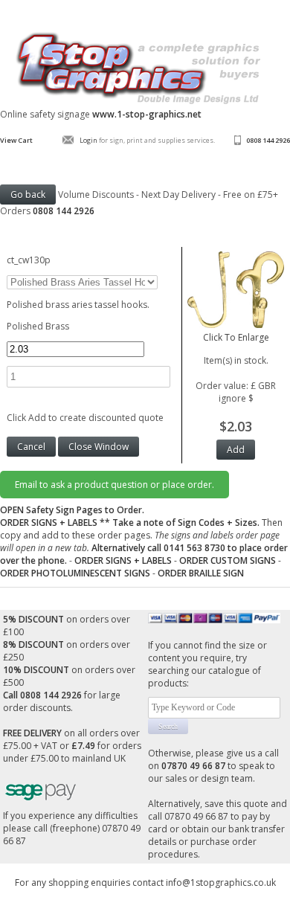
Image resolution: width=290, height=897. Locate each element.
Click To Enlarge (236, 337)
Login (88, 140)
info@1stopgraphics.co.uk (221, 882)
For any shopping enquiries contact (90, 882)
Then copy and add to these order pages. (144, 541)
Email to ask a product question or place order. (114, 484)
